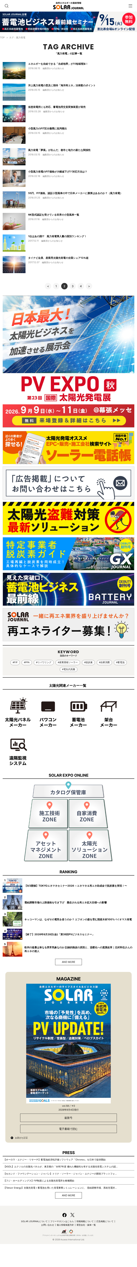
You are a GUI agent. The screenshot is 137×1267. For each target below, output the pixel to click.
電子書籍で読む (68, 1129)
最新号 (68, 1117)
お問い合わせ (47, 1225)
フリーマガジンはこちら (62, 1221)
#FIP (15, 662)
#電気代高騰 (68, 669)
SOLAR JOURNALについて (34, 1221)
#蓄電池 (120, 662)
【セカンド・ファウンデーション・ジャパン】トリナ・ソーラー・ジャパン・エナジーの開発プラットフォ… (60, 1173)
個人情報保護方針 (65, 1225)
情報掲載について (85, 1221)
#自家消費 (104, 662)
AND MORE (68, 961)
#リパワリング (43, 662)
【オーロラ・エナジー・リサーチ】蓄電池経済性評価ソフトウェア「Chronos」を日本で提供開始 (55, 1159)
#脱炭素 (88, 662)
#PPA (27, 662)
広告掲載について (104, 1221)
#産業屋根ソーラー (68, 662)
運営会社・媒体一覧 (86, 1225)
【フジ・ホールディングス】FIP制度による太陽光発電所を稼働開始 (39, 1180)
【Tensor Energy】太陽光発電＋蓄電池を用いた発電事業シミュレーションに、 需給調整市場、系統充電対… (60, 1187)
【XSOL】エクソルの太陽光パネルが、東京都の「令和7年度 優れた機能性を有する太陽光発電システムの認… (61, 1166)
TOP (2, 37)
